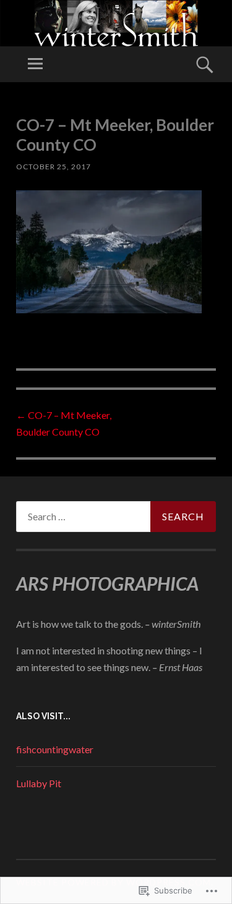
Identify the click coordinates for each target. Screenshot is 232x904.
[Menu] (35, 64)
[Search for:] (116, 516)
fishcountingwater (54, 749)
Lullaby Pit (38, 783)
